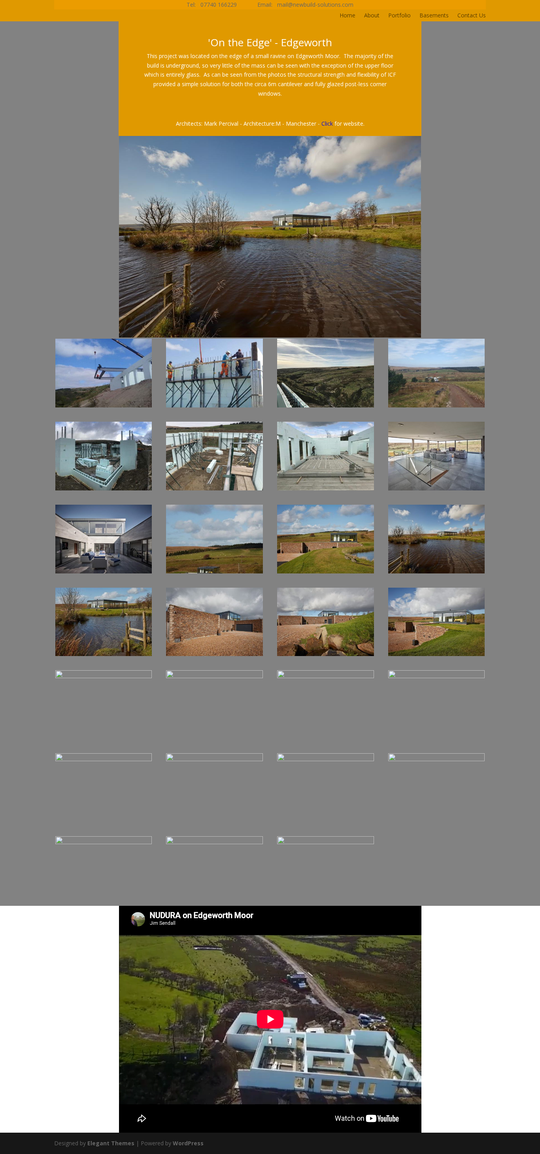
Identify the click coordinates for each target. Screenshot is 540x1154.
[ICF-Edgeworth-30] (103, 573)
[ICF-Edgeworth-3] (325, 407)
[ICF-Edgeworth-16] (325, 822)
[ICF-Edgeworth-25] (214, 656)
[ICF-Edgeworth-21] (214, 739)
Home (347, 16)
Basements (434, 16)
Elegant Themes (110, 1143)
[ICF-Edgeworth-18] (103, 822)
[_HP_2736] (325, 904)
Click (327, 123)
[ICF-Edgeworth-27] (436, 573)
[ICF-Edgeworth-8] (325, 490)
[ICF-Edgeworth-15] (436, 822)
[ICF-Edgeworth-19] (436, 739)
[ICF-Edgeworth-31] (436, 490)
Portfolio (399, 16)
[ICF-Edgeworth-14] (103, 904)
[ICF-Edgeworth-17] (214, 822)
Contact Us (471, 16)
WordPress (188, 1143)
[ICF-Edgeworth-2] (214, 407)
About (372, 16)
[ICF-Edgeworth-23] (436, 656)
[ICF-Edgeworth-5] (436, 407)
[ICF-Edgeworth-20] (325, 739)
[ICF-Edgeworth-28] (325, 573)
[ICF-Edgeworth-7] (214, 490)
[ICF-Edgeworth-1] (103, 407)
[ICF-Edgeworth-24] (325, 656)
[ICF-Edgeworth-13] (214, 904)
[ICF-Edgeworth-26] (103, 656)
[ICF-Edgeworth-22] (103, 739)
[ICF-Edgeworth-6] (103, 490)
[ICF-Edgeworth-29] (214, 573)
